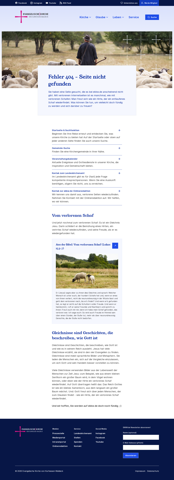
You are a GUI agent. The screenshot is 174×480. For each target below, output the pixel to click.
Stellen (77, 437)
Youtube (100, 442)
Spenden (78, 442)
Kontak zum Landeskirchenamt (68, 173)
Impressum (140, 471)
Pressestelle (58, 433)
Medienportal (58, 437)
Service (134, 17)
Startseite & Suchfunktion (65, 130)
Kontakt (77, 446)
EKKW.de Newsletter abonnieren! (137, 427)
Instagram (100, 433)
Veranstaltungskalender (65, 159)
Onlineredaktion (60, 446)
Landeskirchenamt (83, 433)
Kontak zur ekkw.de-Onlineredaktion (71, 191)
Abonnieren (130, 455)
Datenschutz (153, 471)
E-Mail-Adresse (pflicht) (133, 443)
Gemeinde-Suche (61, 148)
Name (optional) (129, 433)
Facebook (100, 437)
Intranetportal (59, 442)
